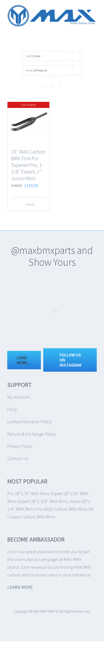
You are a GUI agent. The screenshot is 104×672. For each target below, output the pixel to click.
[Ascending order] (77, 56)
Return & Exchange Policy (31, 434)
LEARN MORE (20, 587)
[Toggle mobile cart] (86, 29)
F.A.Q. (12, 409)
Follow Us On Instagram (70, 360)
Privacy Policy (19, 446)
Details (30, 204)
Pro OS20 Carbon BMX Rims (61, 509)
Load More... (23, 360)
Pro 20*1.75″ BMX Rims (28, 493)
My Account (18, 397)
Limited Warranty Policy (29, 421)
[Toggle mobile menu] (95, 29)
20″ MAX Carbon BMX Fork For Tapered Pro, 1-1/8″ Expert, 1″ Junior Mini (28, 165)
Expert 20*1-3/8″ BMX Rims (43, 501)
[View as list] (56, 82)
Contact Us (17, 458)
